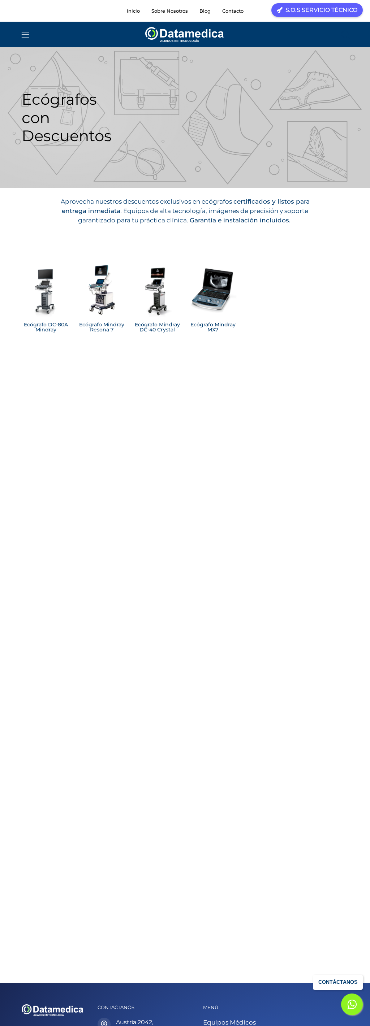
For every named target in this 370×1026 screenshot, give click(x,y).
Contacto (233, 11)
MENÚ (210, 1007)
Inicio (133, 11)
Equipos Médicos (229, 1022)
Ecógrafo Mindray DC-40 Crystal (157, 327)
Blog (205, 11)
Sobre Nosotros (169, 11)
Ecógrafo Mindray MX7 (213, 327)
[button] (345, 35)
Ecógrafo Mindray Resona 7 (101, 327)
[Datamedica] (185, 34)
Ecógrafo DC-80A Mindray (46, 327)
